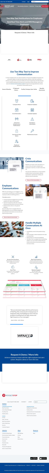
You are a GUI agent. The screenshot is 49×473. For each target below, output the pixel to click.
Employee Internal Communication (34, 411)
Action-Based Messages (7, 409)
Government (4, 439)
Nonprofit (4, 444)
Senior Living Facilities (6, 448)
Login (28, 1)
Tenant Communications (31, 415)
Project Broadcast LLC (12, 465)
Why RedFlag (21, 6)
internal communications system (18, 83)
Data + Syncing (5, 419)
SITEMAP (42, 465)
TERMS (38, 465)
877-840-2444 (15, 401)
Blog (40, 6)
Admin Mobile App (6, 423)
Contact (24, 1)
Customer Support (6, 427)
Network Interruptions (31, 413)
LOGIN (30, 401)
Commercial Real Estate (7, 433)
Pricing (36, 6)
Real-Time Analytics (6, 421)
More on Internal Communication (10, 217)
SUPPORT (34, 465)
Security (3, 425)
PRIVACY (28, 465)
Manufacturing (5, 442)
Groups (3, 417)
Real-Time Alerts (5, 407)
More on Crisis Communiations (33, 180)
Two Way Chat (5, 411)
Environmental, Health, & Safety (8, 435)
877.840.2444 (9, 1)
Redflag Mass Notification (32, 407)
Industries (31, 6)
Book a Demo (45, 6)
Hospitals (4, 440)
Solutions (26, 6)
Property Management (6, 446)
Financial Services (5, 437)
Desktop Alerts (5, 413)
